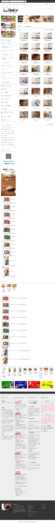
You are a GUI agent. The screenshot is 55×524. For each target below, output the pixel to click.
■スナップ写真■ (4, 135)
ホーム (2, 4)
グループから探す (15, 4)
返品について (30, 509)
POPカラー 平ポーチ (15, 298)
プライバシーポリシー (32, 513)
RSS (29, 515)
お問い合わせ (46, 4)
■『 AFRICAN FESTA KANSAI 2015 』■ (8, 139)
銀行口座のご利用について (32, 448)
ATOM (31, 515)
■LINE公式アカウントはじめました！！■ (8, 137)
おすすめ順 (46, 29)
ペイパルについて (31, 446)
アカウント (45, 1)
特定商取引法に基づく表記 (32, 511)
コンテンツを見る (22, 4)
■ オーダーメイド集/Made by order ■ (7, 133)
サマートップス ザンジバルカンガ (15, 350)
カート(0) (51, 1)
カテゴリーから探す (8, 4)
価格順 (50, 29)
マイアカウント (43, 504)
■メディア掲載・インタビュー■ (6, 142)
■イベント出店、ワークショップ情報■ (7, 131)
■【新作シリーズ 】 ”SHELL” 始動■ (7, 144)
